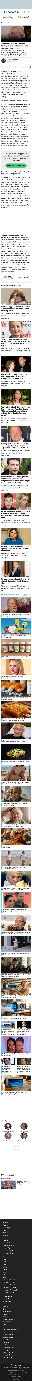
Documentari (7, 1322)
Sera (4, 1230)
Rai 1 (4, 1259)
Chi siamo (6, 1372)
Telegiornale (7, 1311)
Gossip (14, 22)
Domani (5, 1235)
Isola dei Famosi (8, 1337)
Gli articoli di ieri (8, 1253)
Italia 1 (5, 1272)
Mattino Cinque (8, 1352)
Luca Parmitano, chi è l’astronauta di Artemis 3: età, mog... (23, 1182)
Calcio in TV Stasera (9, 1245)
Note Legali (12, 1372)
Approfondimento (8, 1319)
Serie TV (5, 1240)
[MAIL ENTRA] (24, 11)
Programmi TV (7, 1296)
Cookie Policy (25, 1372)
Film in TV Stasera (8, 1243)
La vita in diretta (8, 1355)
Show (4, 1324)
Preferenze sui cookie (14, 1374)
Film (4, 1238)
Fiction (5, 1309)
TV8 (4, 1275)
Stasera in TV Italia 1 (9, 1292)
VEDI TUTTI (16, 1146)
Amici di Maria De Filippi (10, 1329)
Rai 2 (4, 1262)
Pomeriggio (6, 1227)
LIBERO (5, 1367)
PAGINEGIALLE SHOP (24, 1367)
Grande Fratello (8, 1334)
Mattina (5, 1225)
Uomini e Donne (8, 1332)
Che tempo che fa (8, 1357)
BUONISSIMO (16, 1370)
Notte (4, 1233)
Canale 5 (5, 1269)
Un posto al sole (8, 1347)
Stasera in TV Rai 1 (9, 1280)
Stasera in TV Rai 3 (9, 1285)
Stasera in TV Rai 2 (9, 1282)
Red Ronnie (14, 249)
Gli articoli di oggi (8, 1250)
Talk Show (6, 1304)
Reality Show (7, 1299)
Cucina (5, 1314)
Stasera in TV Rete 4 (9, 1287)
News (9, 22)
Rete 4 (5, 1267)
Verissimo (6, 1342)
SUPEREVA (22, 1370)
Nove (4, 1277)
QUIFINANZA (10, 1370)
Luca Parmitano (6, 1179)
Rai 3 (4, 1264)
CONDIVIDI (23, 67)
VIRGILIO (9, 1367)
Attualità (5, 1317)
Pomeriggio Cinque (9, 1350)
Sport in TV (6, 1248)
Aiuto (22, 1374)
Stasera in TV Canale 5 (10, 1290)
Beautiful (6, 1340)
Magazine (3, 22)
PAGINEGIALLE (15, 1367)
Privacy (18, 1372)
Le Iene (5, 1345)
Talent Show (7, 1301)
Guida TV (6, 1222)
